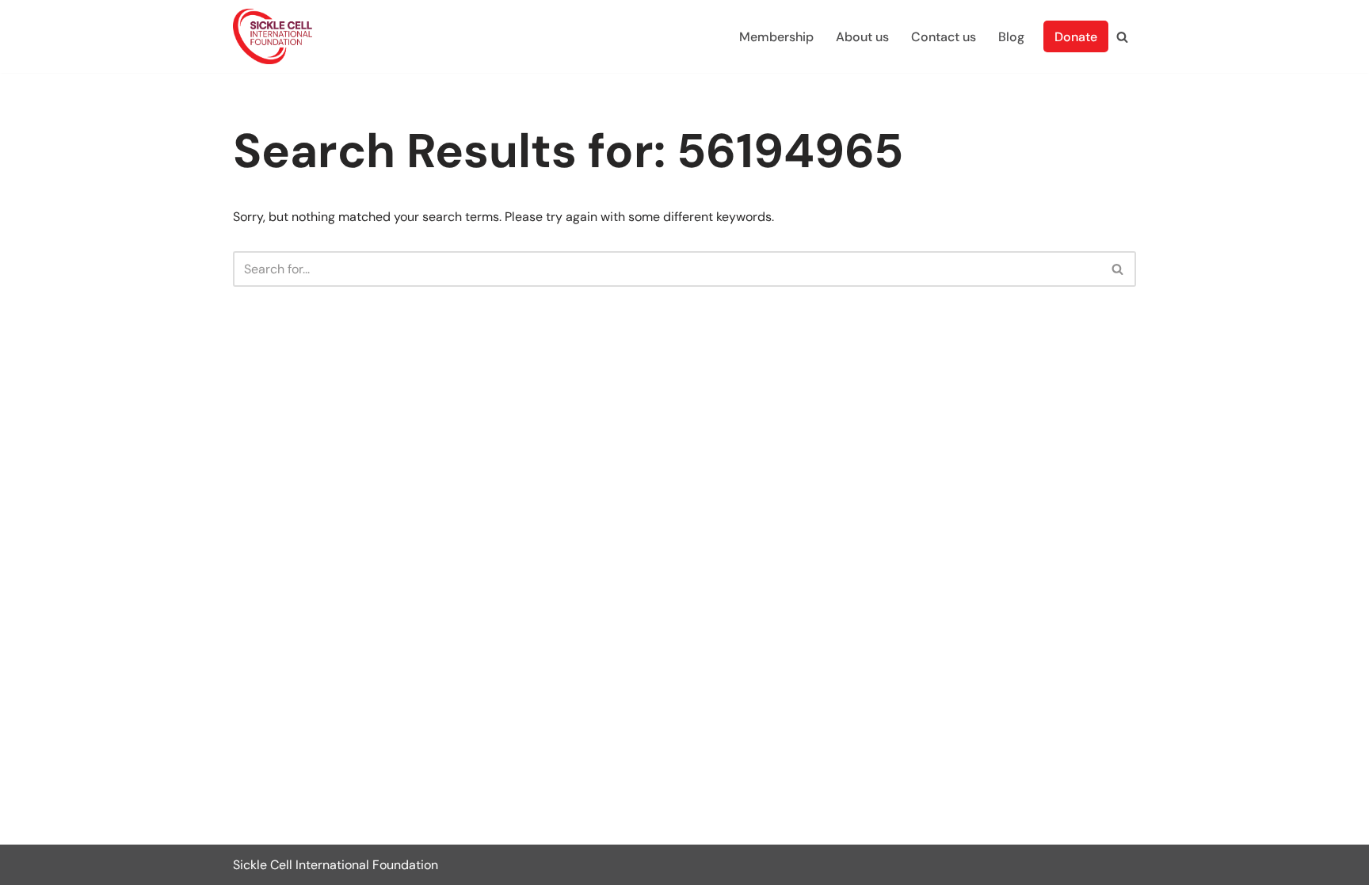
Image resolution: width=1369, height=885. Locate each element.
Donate (1075, 37)
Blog (1011, 37)
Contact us (943, 37)
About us (862, 37)
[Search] (1122, 37)
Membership (776, 37)
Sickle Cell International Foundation (335, 864)
